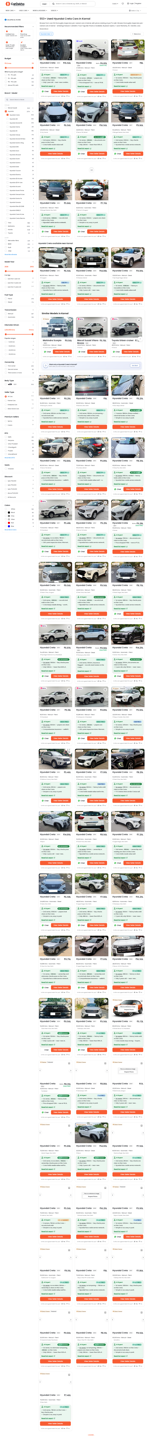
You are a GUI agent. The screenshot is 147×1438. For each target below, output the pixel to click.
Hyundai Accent (15, 186)
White (13, 509)
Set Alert (135, 365)
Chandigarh (12, 447)
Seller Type (9, 392)
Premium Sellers (12, 417)
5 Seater (11, 469)
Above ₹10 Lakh (13, 85)
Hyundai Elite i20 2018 (17, 206)
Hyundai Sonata (15, 202)
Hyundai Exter (14, 166)
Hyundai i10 (13, 131)
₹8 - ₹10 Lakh (12, 82)
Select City (135, 10)
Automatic (11, 317)
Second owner (13, 369)
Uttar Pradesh (13, 444)
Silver (13, 519)
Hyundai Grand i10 (16, 123)
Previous (40, 50)
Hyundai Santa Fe (16, 198)
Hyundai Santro (15, 162)
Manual (10, 313)
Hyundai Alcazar (15, 155)
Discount (8, 477)
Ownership (9, 362)
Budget (8, 58)
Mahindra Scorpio (52, 341)
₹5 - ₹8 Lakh (12, 78)
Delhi (9, 437)
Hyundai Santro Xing (17, 143)
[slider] (6, 68)
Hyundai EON (14, 147)
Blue (12, 526)
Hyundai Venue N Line (17, 194)
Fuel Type (9, 295)
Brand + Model (11, 93)
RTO (6, 433)
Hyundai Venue (15, 135)
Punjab (10, 451)
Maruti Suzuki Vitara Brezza (87, 341)
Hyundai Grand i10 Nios (17, 139)
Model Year (9, 262)
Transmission (10, 310)
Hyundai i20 (14, 119)
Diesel (10, 302)
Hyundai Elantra (15, 174)
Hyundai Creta (15, 115)
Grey (12, 516)
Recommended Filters (14, 26)
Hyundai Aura (14, 151)
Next (71, 50)
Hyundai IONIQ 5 (15, 210)
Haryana (11, 440)
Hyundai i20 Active (16, 178)
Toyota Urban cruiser (123, 341)
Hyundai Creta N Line (17, 214)
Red (12, 523)
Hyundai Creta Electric (17, 218)
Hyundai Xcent (15, 158)
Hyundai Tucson (15, 170)
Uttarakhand (12, 454)
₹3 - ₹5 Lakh (12, 75)
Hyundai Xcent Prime (17, 190)
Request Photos (129, 1009)
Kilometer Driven (12, 325)
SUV (15, 384)
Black (13, 512)
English (114, 3)
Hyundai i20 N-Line (16, 182)
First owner (11, 366)
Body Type (9, 380)
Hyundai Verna (15, 127)
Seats (7, 465)
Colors (7, 505)
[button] (55, 80)
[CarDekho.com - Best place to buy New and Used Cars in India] (15, 4)
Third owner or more (15, 373)
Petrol (10, 298)
